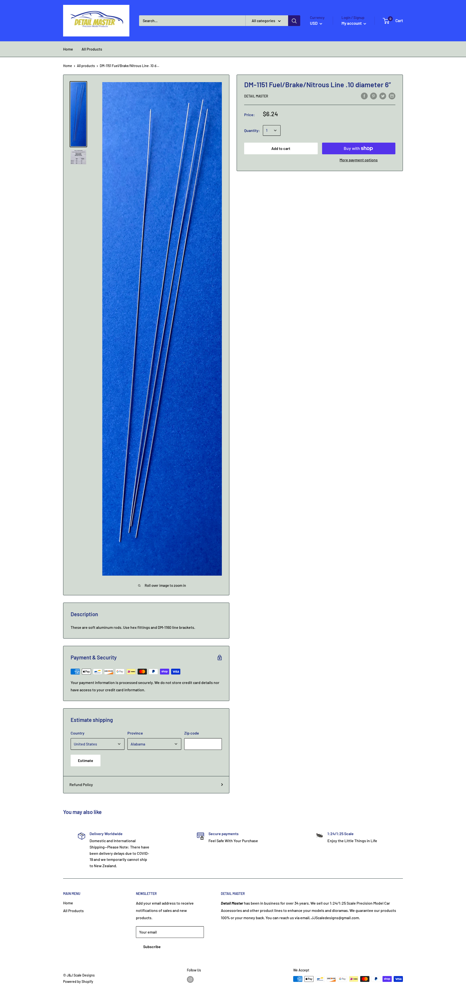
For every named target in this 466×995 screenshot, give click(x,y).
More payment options (359, 159)
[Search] (294, 20)
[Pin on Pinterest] (373, 95)
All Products (73, 910)
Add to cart (280, 148)
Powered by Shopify (78, 981)
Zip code (191, 733)
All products (86, 66)
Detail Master (256, 96)
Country (77, 733)
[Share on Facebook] (364, 95)
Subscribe (152, 946)
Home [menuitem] (68, 49)
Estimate (85, 760)
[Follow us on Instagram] (190, 979)
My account (351, 23)
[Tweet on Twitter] (382, 95)
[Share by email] (392, 95)
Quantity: (252, 130)
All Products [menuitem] (92, 49)
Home (67, 66)
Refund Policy (81, 784)
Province (135, 733)
